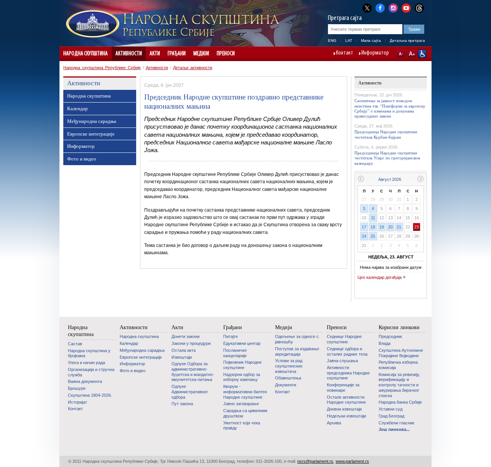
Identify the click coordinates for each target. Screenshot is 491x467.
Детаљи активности (192, 67)
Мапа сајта (371, 40)
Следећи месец (420, 179)
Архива (334, 423)
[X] (367, 8)
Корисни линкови (399, 327)
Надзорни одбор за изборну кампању (241, 377)
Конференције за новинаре (343, 387)
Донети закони (185, 336)
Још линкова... (394, 429)
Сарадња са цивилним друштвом (245, 413)
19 (381, 227)
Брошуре (77, 388)
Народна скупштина (85, 54)
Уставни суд (390, 409)
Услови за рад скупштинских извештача (289, 365)
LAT (348, 40)
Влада (384, 343)
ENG (332, 40)
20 (390, 227)
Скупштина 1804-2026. (90, 395)
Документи (285, 385)
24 (364, 236)
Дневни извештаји (344, 409)
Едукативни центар (241, 343)
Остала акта (183, 350)
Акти (155, 54)
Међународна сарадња (91, 121)
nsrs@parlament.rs (315, 461)
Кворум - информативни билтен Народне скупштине (245, 391)
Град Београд (391, 416)
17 (364, 227)
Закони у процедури (191, 343)
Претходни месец (361, 179)
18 (373, 227)
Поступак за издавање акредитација (297, 351)
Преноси (226, 54)
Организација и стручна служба (91, 372)
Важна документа (85, 381)
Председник (390, 336)
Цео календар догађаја (380, 277)
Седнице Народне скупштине (344, 339)
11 (373, 217)
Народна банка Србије (400, 402)
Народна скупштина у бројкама (89, 353)
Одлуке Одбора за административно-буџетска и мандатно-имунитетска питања (192, 371)
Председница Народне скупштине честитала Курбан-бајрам (385, 134)
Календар (77, 108)
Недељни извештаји (346, 416)
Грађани (177, 54)
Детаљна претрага (407, 40)
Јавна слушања (342, 360)
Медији (201, 54)
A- (400, 54)
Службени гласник (396, 423)
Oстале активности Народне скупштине (346, 400)
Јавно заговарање (241, 403)
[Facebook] (380, 7)
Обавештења (288, 378)
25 (373, 236)
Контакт (344, 53)
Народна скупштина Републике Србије (102, 67)
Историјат (77, 402)
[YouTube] (406, 7)
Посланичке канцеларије (235, 353)
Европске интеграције (91, 133)
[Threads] (419, 8)
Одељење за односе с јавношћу (297, 339)
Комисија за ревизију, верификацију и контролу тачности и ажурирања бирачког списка (399, 385)
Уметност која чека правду (241, 426)
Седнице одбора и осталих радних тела (347, 351)
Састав (75, 343)
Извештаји (181, 357)
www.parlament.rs (352, 461)
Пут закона (182, 403)
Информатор (375, 53)
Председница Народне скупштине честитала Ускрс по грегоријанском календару (387, 158)
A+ (411, 54)
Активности (128, 54)
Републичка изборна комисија (398, 365)
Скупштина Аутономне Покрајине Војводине (401, 353)
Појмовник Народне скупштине (242, 365)
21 (399, 227)
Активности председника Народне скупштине (348, 372)
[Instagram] (393, 7)
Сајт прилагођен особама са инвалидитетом (422, 54)
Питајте (230, 336)
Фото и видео (81, 158)
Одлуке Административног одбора (189, 391)
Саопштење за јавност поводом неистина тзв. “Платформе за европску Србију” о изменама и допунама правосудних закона (389, 108)
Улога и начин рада (86, 362)
